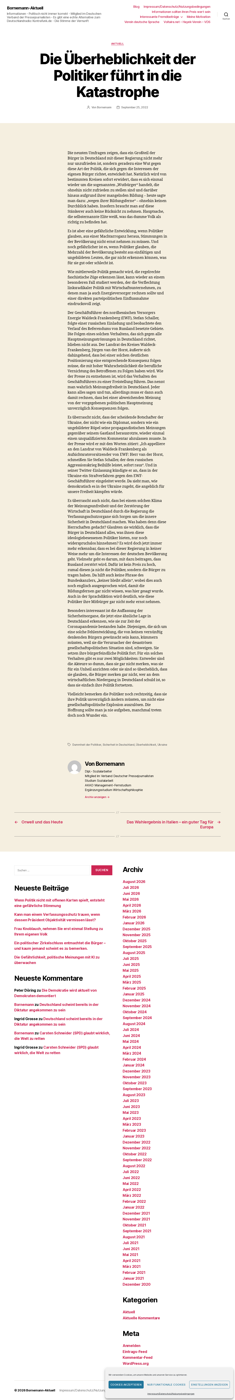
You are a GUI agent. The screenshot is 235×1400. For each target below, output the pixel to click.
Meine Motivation (198, 17)
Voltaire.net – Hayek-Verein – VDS (187, 22)
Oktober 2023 (135, 1083)
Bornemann (104, 107)
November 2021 (136, 1219)
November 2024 (137, 1006)
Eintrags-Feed (135, 1352)
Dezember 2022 (136, 1142)
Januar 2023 (133, 1136)
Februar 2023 (134, 1130)
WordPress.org (136, 1363)
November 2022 (137, 1148)
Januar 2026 (134, 923)
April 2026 (132, 905)
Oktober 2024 (135, 1012)
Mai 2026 (131, 899)
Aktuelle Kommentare (141, 1318)
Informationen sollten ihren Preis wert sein (181, 12)
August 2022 (134, 1166)
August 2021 (134, 1237)
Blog (136, 6)
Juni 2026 (131, 893)
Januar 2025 (133, 994)
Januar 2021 (133, 1278)
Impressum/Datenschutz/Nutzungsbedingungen (170, 1393)
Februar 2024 (134, 1059)
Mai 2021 (130, 1255)
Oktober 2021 (134, 1225)
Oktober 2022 (135, 1154)
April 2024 (132, 1047)
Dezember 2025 (136, 929)
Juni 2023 (131, 1107)
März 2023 (132, 1124)
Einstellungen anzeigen (209, 1384)
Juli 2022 (131, 1172)
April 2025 (132, 976)
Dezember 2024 (137, 1000)
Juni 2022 (131, 1178)
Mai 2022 (131, 1183)
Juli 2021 (130, 1243)
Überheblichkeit (146, 744)
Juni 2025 (131, 964)
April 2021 (131, 1261)
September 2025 (137, 947)
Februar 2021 (134, 1272)
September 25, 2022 (134, 107)
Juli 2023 (131, 1101)
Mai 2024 (131, 1041)
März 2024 (132, 1053)
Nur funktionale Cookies (166, 1384)
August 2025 (134, 953)
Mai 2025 (131, 970)
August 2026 (134, 882)
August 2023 (134, 1095)
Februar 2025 (134, 988)
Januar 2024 (134, 1065)
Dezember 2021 (136, 1213)
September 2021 (137, 1231)
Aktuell (117, 43)
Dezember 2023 (136, 1071)
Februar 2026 (134, 917)
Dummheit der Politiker (86, 744)
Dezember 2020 (137, 1284)
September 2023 (137, 1089)
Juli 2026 (131, 887)
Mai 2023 (131, 1112)
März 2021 (132, 1266)
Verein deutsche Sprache (141, 22)
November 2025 (137, 935)
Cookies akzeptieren (126, 1384)
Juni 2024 (131, 1036)
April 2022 (132, 1189)
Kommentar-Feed (138, 1357)
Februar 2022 (134, 1201)
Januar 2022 (133, 1207)
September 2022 (137, 1160)
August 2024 (134, 1024)
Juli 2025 (131, 958)
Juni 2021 (131, 1249)
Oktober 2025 (135, 941)
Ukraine (162, 744)
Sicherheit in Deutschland (119, 744)
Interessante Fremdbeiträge (159, 17)
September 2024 (137, 1018)
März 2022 (132, 1195)
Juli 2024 (131, 1030)
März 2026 (132, 911)
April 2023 (132, 1118)
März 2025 (132, 982)
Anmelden (131, 1346)
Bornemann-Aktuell (25, 8)
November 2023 (137, 1077)
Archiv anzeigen (97, 797)
